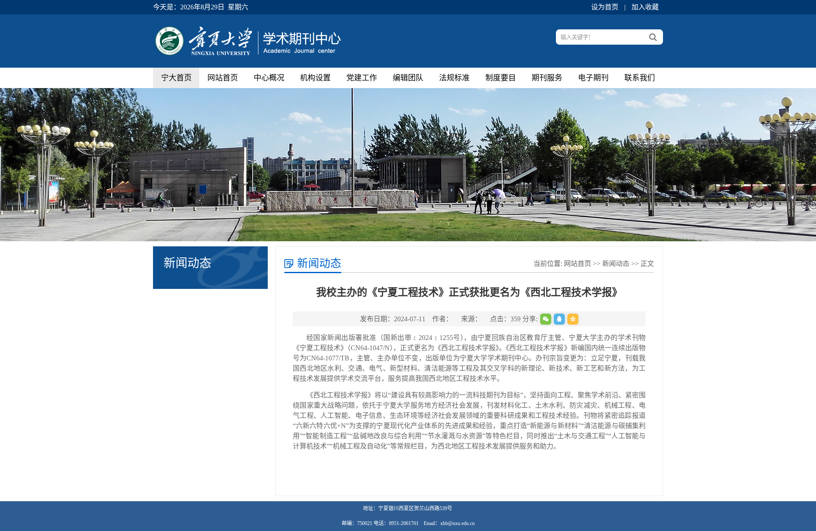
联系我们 (639, 78)
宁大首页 (176, 78)
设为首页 (604, 7)
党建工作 (361, 78)
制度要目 (500, 78)
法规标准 (454, 78)
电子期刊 (593, 78)
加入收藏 (645, 7)
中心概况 (269, 78)
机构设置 (315, 78)
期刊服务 (547, 78)
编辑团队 (408, 78)
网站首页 (222, 78)
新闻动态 (615, 263)
